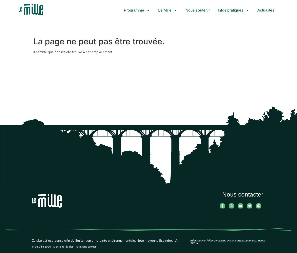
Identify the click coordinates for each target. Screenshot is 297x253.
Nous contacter (242, 194)
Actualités (265, 10)
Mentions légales (63, 246)
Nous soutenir (197, 10)
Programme (134, 10)
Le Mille (165, 10)
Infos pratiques (230, 10)
